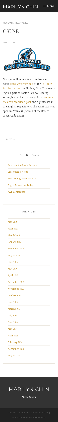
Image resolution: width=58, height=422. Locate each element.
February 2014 (15, 342)
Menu (51, 6)
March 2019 (14, 235)
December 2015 (16, 282)
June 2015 (13, 302)
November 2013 (16, 348)
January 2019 (14, 241)
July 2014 (12, 315)
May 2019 (13, 221)
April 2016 (13, 275)
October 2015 (14, 295)
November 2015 (16, 288)
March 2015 (14, 308)
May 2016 (13, 268)
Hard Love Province (21, 84)
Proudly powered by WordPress (28, 413)
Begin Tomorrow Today (20, 185)
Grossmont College (18, 171)
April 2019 (13, 228)
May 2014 (12, 328)
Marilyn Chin (20, 7)
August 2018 (14, 255)
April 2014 (13, 335)
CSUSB (11, 31)
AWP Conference (16, 191)
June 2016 (13, 262)
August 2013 (14, 355)
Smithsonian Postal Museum (23, 165)
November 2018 (16, 248)
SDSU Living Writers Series (22, 178)
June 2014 (13, 322)
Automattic (40, 417)
